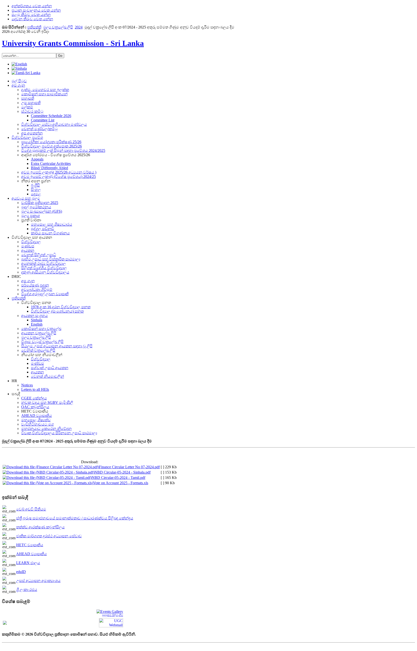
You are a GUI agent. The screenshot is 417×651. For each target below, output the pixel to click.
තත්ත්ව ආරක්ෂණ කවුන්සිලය (40, 527)
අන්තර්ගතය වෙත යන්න (32, 6)
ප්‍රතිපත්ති (34, 27)
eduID (21, 572)
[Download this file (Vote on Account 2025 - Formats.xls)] (48, 483)
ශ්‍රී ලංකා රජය (26, 590)
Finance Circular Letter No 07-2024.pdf (129, 467)
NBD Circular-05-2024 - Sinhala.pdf (122, 472)
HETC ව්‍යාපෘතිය (29, 545)
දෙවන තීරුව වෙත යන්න (32, 19)
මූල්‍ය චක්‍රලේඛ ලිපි (58, 27)
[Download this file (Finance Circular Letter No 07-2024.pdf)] (51, 467)
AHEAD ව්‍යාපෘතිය (31, 554)
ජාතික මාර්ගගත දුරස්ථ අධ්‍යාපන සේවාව (49, 536)
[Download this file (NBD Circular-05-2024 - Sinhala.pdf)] (48, 472)
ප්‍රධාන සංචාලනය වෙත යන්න (36, 10)
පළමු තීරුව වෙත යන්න (31, 15)
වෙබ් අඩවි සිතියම (31, 509)
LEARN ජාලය (28, 563)
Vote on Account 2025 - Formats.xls (120, 483)
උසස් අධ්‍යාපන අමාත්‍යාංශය (38, 581)
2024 (79, 27)
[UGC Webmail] (111, 622)
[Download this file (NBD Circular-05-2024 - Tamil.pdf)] (47, 478)
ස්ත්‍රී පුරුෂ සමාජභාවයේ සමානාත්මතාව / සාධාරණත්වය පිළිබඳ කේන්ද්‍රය (74, 518)
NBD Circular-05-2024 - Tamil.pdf (118, 478)
